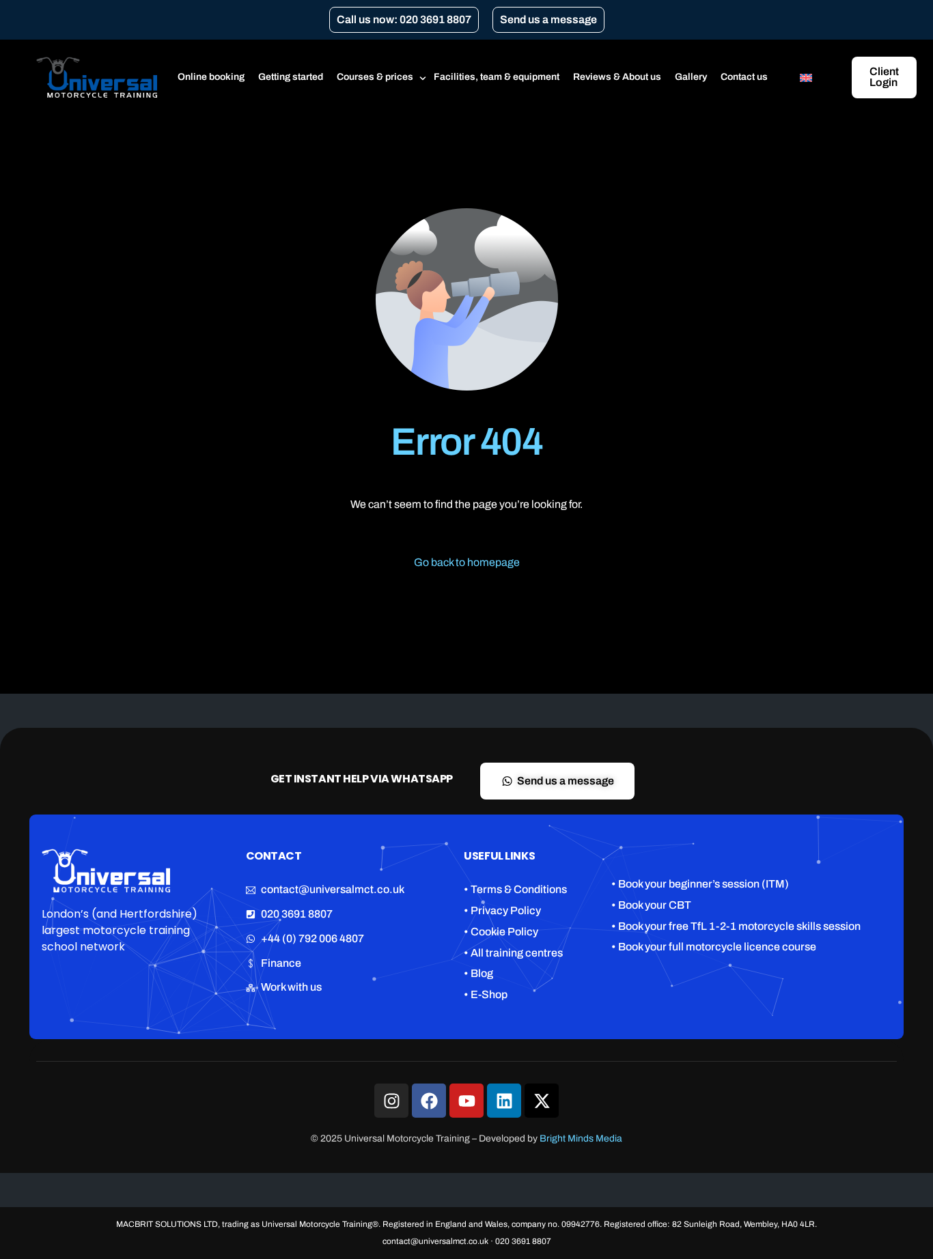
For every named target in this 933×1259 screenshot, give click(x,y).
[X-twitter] (542, 1101)
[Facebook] (429, 1101)
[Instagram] (391, 1101)
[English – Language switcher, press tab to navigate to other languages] (813, 77)
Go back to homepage (467, 562)
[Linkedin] (504, 1101)
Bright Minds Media (581, 1138)
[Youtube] (466, 1101)
